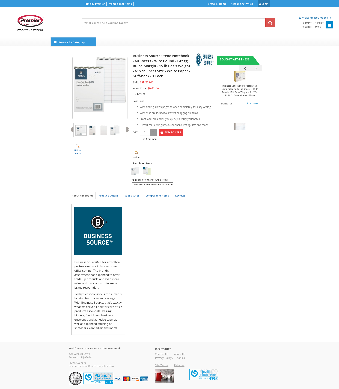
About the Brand (82, 195)
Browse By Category (71, 42)
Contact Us (161, 354)
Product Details (108, 195)
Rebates (179, 365)
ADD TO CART (172, 132)
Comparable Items (157, 195)
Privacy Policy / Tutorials (170, 357)
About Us (179, 354)
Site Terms (161, 365)
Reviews (180, 195)
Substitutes (131, 195)
